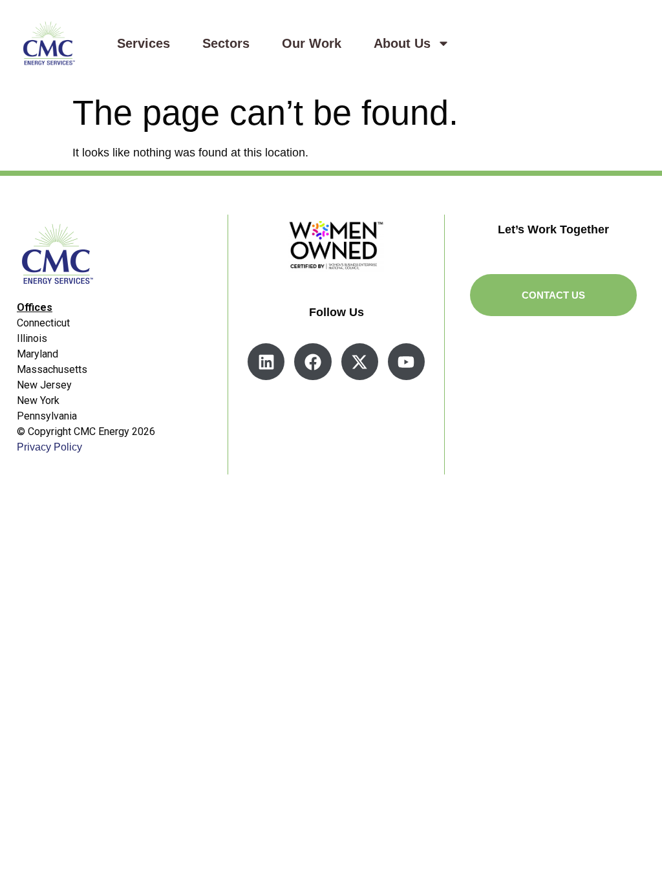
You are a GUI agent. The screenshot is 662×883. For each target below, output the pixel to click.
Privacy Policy (49, 447)
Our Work (311, 43)
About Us (402, 43)
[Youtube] (406, 361)
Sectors (226, 43)
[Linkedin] (266, 361)
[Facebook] (312, 361)
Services (143, 43)
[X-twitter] (359, 361)
